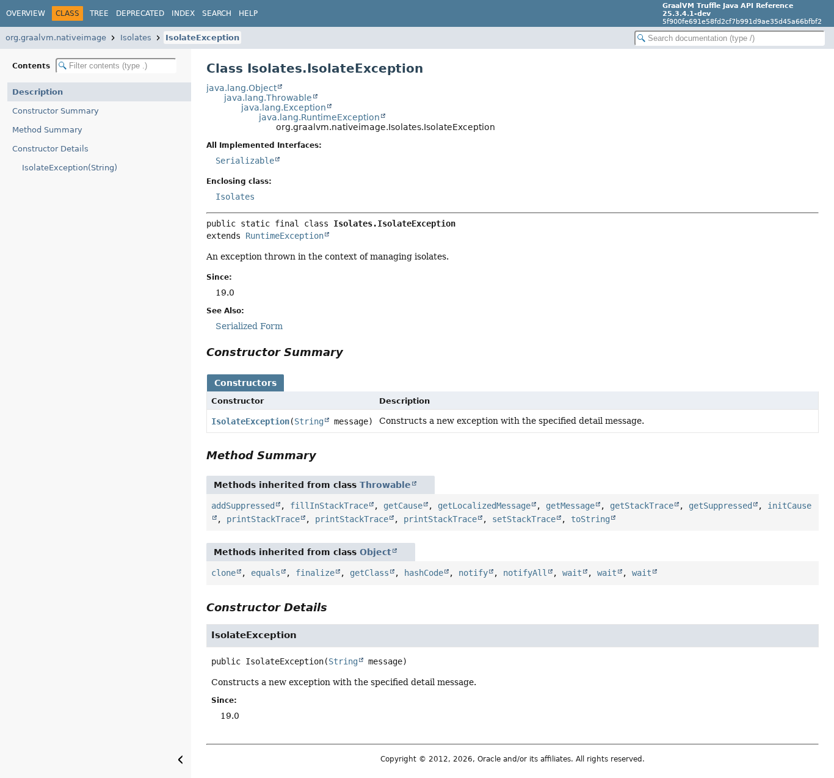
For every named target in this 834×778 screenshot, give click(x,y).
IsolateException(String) (69, 167)
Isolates (135, 37)
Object (375, 552)
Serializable (245, 160)
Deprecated (140, 13)
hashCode (423, 573)
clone (223, 573)
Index (183, 13)
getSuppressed (720, 506)
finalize (315, 573)
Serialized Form (249, 326)
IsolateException (202, 37)
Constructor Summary (55, 110)
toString (590, 519)
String (309, 421)
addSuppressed (243, 506)
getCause (402, 506)
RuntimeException (284, 236)
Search (216, 13)
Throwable (385, 485)
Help (248, 13)
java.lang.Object (241, 88)
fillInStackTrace (329, 506)
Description (37, 91)
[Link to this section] (352, 352)
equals (265, 573)
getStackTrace (641, 506)
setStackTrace (524, 519)
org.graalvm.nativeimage (55, 37)
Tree (99, 13)
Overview (25, 13)
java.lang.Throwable (268, 98)
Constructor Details (50, 148)
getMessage (570, 506)
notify (473, 573)
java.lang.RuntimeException (319, 117)
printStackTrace (263, 519)
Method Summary (47, 129)
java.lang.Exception (283, 107)
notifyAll (525, 573)
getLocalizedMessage (484, 506)
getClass (369, 573)
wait (572, 573)
